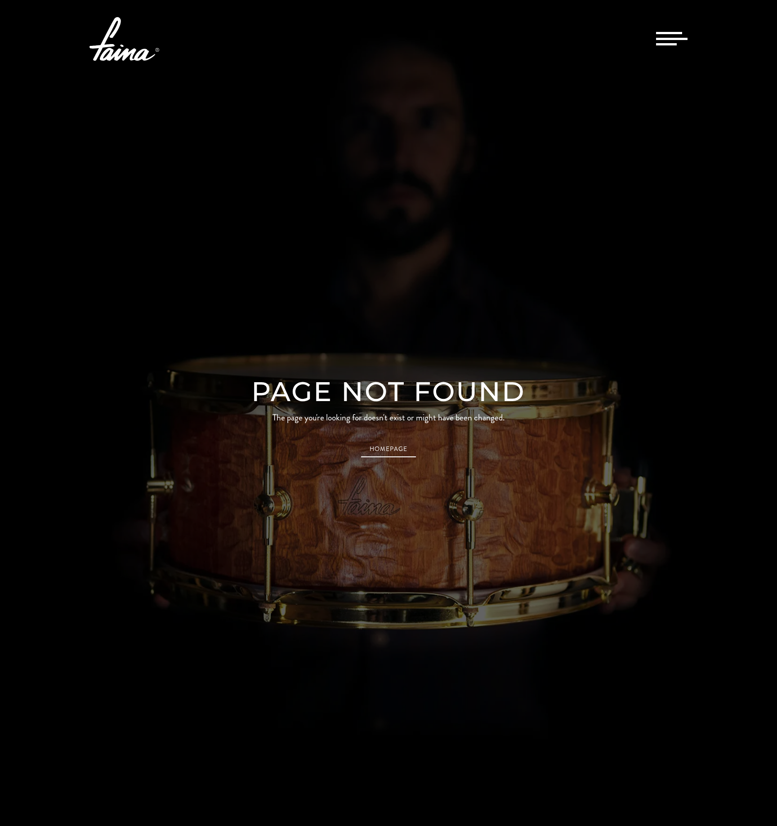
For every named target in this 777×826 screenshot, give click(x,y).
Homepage (388, 449)
